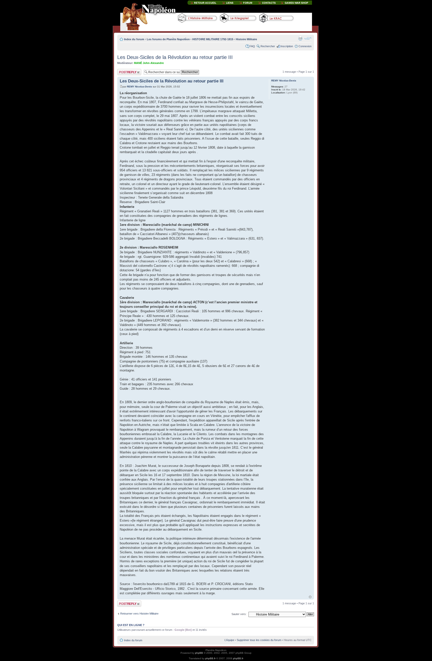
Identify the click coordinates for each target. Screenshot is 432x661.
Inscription (286, 46)
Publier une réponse (124, 72)
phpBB (199, 653)
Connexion (305, 46)
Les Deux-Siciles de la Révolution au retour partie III (175, 57)
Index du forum (134, 39)
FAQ (252, 46)
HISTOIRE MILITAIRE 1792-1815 (212, 39)
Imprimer (300, 38)
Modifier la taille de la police (308, 38)
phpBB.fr (210, 658)
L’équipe (229, 640)
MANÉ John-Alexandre (149, 62)
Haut (310, 597)
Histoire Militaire (246, 39)
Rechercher (267, 46)
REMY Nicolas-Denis (139, 86)
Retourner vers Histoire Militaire (139, 613)
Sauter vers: (239, 614)
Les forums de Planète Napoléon (168, 39)
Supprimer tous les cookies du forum (259, 640)
